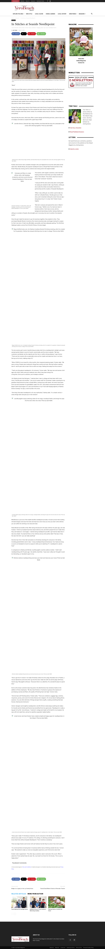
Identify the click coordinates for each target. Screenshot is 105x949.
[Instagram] (50, 1)
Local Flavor (39, 14)
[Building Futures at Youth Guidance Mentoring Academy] (38, 902)
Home (12, 18)
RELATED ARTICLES (18, 894)
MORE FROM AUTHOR (35, 894)
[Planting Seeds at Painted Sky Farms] (56, 902)
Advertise (22, 1)
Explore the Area (18, 14)
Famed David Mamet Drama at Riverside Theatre (52, 888)
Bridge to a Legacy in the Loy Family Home (22, 888)
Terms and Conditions (26, 867)
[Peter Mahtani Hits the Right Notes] (19, 902)
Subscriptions (15, 1)
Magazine (82, 14)
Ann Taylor (15, 30)
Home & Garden (50, 14)
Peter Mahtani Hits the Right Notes (19, 909)
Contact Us (33, 1)
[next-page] (15, 914)
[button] (92, 14)
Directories (72, 14)
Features (17, 18)
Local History (62, 14)
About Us (27, 1)
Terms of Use (79, 947)
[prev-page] (12, 914)
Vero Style (29, 14)
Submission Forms (40, 1)
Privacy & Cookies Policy (88, 947)
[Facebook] (47, 1)
